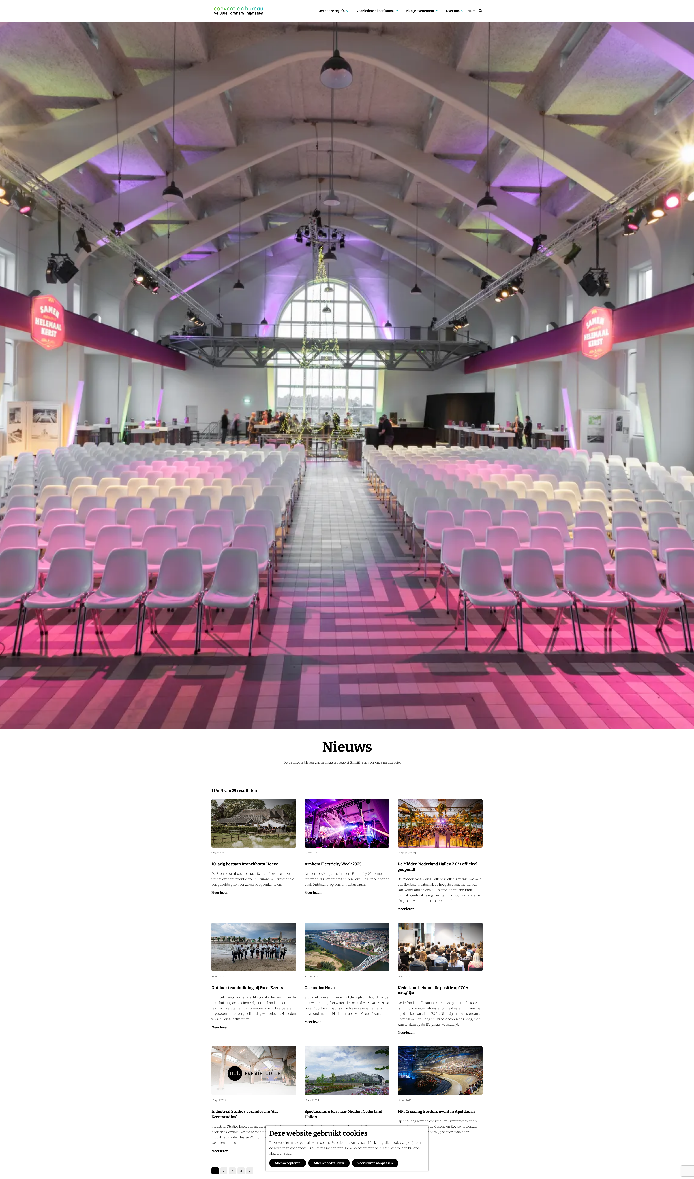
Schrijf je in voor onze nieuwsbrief (375, 762)
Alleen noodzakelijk (329, 1163)
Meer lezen (219, 893)
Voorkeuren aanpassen (375, 1163)
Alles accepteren (288, 1163)
